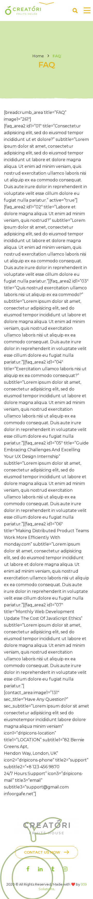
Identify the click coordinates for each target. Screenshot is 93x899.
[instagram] (65, 868)
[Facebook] (27, 868)
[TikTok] (52, 868)
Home (38, 56)
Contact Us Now (42, 852)
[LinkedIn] (40, 868)
